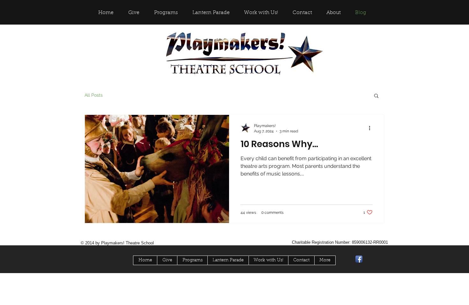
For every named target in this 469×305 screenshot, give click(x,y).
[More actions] (372, 128)
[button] (376, 96)
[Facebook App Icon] (358, 259)
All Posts (94, 95)
